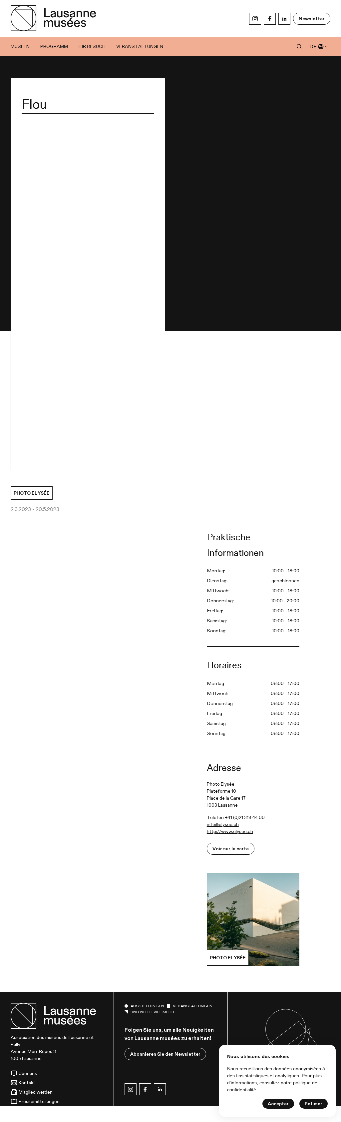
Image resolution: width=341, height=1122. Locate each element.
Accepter (278, 1103)
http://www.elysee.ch (230, 831)
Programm (54, 46)
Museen (20, 46)
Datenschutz (32, 1110)
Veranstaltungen (139, 46)
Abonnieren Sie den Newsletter (165, 1054)
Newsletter (312, 18)
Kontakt (27, 1082)
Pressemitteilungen (39, 1101)
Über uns (28, 1073)
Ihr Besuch (92, 46)
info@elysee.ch (223, 824)
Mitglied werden (36, 1092)
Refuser (313, 1103)
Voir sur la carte (230, 848)
